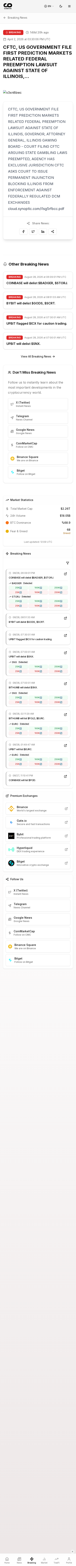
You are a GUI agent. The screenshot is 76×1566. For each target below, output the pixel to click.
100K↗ (38, 587)
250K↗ (58, 587)
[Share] (53, 231)
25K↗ (18, 587)
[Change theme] (60, 6)
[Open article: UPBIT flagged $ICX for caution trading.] (65, 635)
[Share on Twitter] (33, 231)
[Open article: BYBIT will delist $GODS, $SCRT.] (65, 618)
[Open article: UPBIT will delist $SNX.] (65, 652)
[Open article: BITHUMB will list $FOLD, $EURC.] (65, 714)
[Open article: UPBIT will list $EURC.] (65, 745)
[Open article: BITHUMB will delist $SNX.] (65, 683)
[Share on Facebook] (23, 231)
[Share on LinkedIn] (43, 231)
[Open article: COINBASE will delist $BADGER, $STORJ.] (65, 574)
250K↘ (58, 592)
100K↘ (38, 592)
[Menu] (69, 6)
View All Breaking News (36, 356)
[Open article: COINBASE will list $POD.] (65, 776)
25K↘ (18, 592)
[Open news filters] (67, 563)
